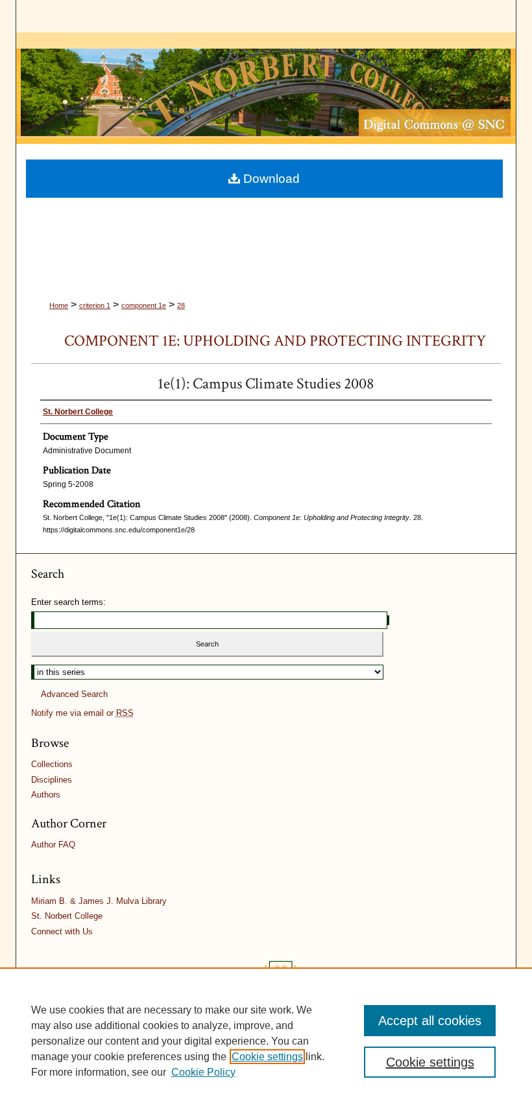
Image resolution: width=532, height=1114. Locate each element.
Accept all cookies (429, 1020)
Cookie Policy (203, 1072)
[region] (266, 1040)
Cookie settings (267, 1056)
